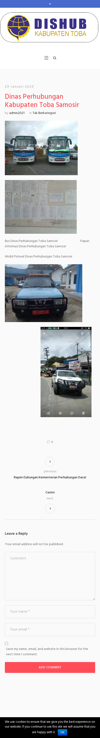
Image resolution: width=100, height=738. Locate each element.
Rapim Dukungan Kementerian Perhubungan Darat (50, 477)
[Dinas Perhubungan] (50, 28)
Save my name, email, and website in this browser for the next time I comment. (47, 652)
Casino (50, 492)
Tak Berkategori (44, 113)
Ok (62, 732)
